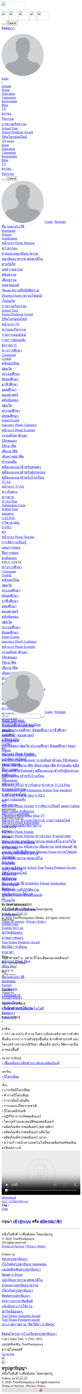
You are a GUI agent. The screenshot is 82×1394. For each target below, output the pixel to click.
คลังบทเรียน (10, 363)
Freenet (7, 234)
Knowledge (9, 101)
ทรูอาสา (8, 952)
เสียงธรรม (9, 280)
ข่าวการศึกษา (12, 350)
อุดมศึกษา (9, 389)
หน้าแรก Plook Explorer (18, 430)
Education (8, 93)
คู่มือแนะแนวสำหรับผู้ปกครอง (23, 472)
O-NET (7, 527)
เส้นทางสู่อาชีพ (13, 456)
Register (60, 222)
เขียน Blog (9, 966)
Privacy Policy (36, 921)
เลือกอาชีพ (10, 451)
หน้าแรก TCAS (13, 486)
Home (6, 90)
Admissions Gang (13, 505)
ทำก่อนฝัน (9, 461)
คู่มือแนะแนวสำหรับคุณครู (21, 467)
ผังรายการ (9, 345)
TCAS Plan (9, 501)
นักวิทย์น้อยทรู (12, 932)
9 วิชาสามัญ (11, 522)
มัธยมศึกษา (10, 379)
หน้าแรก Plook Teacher (18, 537)
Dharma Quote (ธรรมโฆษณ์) (22, 295)
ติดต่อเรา (8, 28)
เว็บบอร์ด (8, 301)
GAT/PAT (8, 518)
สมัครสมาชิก (51, 1221)
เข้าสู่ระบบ (22, 1221)
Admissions (9, 780)
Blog (5, 105)
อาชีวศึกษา (10, 384)
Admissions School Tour (42, 790)
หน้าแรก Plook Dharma (18, 243)
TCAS (6, 482)
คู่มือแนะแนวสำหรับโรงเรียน (23, 477)
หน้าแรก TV (11, 324)
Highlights (9, 231)
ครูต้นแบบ (9, 558)
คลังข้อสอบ (10, 400)
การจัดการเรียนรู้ (14, 542)
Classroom (9, 97)
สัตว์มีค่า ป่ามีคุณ (14, 947)
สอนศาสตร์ (10, 395)
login (5, 78)
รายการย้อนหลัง (14, 340)
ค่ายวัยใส (8, 264)
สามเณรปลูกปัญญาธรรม (20, 253)
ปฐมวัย (7, 368)
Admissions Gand (13, 790)
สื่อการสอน (10, 553)
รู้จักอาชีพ (9, 446)
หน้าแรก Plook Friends (18, 832)
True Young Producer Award (21, 942)
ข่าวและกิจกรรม (14, 329)
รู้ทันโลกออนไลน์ (14, 137)
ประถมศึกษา (11, 374)
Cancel (12, 23)
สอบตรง (8, 513)
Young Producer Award (17, 132)
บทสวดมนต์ (10, 285)
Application (9, 238)
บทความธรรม (12, 269)
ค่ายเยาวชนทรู (12, 938)
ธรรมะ (7, 113)
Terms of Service (13, 921)
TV (4, 109)
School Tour (10, 128)
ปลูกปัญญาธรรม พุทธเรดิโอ (22, 259)
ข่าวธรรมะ (10, 248)
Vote (5, 1209)
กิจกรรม (8, 118)
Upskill (6, 358)
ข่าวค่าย (8, 497)
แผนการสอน (11, 547)
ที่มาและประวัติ (13, 226)
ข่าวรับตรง (9, 492)
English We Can (12, 928)
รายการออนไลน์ (14, 334)
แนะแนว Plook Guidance (19, 425)
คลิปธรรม (9, 274)
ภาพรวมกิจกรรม (14, 124)
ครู (4, 532)
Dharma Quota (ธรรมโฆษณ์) (56, 852)
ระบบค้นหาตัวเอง (14, 435)
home (5, 145)
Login (49, 222)
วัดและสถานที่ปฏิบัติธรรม (20, 290)
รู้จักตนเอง (9, 440)
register (6, 86)
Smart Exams (10, 420)
